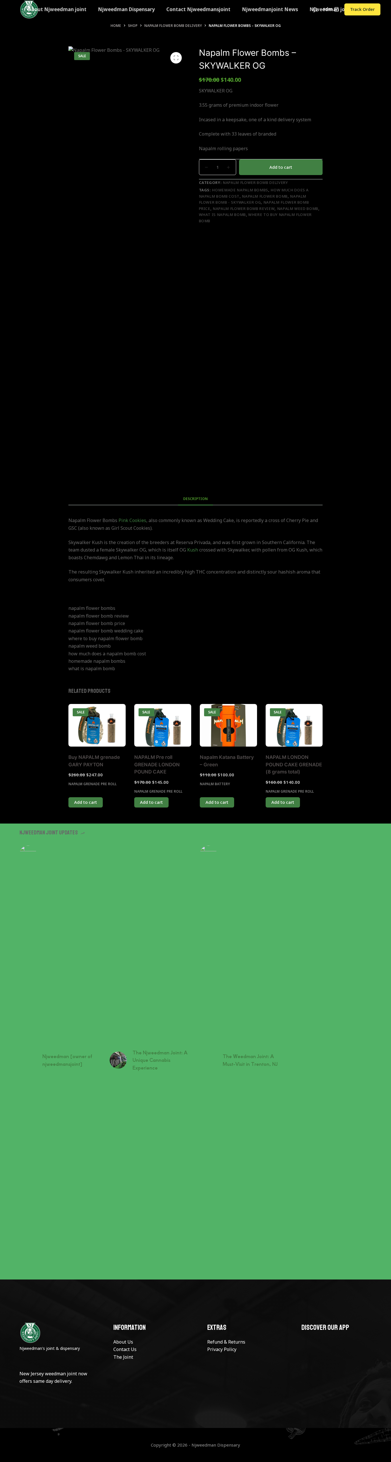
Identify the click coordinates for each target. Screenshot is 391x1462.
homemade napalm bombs (240, 190)
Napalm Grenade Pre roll (92, 783)
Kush (192, 550)
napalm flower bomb (265, 196)
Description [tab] (195, 498)
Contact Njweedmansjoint (198, 9)
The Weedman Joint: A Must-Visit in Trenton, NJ (250, 1060)
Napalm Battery (215, 783)
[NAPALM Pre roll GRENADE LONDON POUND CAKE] (162, 725)
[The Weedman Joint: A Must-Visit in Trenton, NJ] (208, 1060)
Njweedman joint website (340, 9)
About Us (123, 1342)
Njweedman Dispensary (126, 9)
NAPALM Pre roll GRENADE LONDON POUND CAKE (157, 764)
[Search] (315, 9)
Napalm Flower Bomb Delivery (255, 182)
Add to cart (280, 167)
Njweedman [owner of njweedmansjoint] (67, 1060)
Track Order (362, 9)
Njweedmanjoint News (270, 9)
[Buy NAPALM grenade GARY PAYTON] (97, 725)
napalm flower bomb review (244, 208)
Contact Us (125, 1349)
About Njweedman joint (57, 9)
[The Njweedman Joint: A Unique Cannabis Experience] (118, 1060)
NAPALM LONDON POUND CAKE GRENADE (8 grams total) (294, 764)
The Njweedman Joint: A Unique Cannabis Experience (160, 1060)
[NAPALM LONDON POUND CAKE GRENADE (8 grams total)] (294, 725)
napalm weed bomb (297, 208)
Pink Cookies (132, 520)
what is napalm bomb (222, 214)
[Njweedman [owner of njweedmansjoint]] (28, 1060)
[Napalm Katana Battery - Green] (228, 725)
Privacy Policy (221, 1349)
